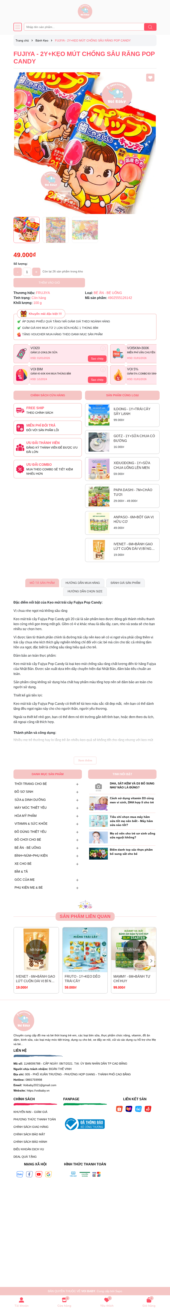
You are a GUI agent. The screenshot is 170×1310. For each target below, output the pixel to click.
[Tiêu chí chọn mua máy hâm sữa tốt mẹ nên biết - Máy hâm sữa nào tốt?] (98, 820)
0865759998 (34, 1079)
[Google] (48, 1174)
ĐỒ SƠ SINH (24, 791)
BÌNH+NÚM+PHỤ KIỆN (31, 855)
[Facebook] (29, 1174)
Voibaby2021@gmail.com (39, 1085)
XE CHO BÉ (23, 863)
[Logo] (85, 11)
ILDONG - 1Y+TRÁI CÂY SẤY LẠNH (132, 411)
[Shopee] (119, 1108)
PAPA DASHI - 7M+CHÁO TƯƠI (133, 492)
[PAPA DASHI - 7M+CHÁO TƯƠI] (99, 495)
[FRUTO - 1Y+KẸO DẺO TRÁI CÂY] (85, 949)
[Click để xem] (85, 143)
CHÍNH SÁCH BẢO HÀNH (30, 1141)
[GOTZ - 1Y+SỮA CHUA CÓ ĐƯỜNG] (99, 442)
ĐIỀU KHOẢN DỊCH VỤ (28, 1149)
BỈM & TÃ (21, 871)
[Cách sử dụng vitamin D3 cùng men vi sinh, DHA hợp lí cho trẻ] (98, 803)
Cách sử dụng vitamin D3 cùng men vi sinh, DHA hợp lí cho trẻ (132, 800)
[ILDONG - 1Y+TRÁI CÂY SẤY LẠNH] (99, 415)
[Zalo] (20, 1174)
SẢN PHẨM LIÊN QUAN (85, 916)
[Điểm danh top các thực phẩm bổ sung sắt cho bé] (98, 853)
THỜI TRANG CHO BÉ (31, 784)
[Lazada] (129, 1108)
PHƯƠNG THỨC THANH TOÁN (34, 1119)
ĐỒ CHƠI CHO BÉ (28, 839)
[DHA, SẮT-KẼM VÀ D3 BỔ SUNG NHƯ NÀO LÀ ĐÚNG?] (98, 786)
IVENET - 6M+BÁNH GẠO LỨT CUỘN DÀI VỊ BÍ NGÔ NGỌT (134, 546)
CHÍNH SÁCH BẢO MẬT (29, 1134)
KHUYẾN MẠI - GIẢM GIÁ (30, 1112)
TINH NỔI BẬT (122, 774)
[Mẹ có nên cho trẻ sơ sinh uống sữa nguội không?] (98, 837)
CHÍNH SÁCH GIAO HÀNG (31, 1126)
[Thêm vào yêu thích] (150, 78)
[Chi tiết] (103, 348)
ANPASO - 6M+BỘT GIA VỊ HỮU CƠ (134, 519)
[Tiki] (138, 1108)
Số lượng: (20, 263)
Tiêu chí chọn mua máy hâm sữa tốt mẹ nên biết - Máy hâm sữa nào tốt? (131, 821)
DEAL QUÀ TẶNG (25, 1156)
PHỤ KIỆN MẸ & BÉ (29, 887)
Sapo (118, 1291)
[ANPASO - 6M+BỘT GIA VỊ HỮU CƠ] (99, 522)
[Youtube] (39, 1174)
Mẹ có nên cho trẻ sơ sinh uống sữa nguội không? (132, 835)
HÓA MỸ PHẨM (26, 815)
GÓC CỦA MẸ (25, 879)
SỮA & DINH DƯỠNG (30, 799)
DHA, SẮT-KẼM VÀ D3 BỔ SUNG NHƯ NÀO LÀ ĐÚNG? (132, 785)
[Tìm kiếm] (150, 27)
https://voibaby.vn (38, 1090)
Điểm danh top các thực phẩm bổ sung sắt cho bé (131, 851)
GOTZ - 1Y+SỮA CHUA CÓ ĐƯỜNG (134, 438)
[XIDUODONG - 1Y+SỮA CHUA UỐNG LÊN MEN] (99, 469)
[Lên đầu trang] (162, 1285)
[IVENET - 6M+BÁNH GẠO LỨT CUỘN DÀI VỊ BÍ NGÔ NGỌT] (99, 549)
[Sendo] (148, 1108)
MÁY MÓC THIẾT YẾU (31, 807)
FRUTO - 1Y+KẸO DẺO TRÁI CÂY (82, 979)
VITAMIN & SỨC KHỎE (31, 823)
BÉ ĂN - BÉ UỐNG (28, 847)
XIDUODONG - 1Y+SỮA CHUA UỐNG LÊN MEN (132, 465)
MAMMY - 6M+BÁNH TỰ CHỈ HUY (132, 979)
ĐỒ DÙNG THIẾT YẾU (30, 831)
